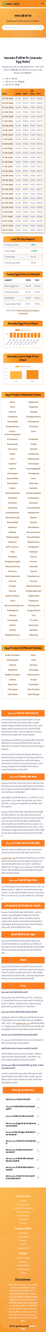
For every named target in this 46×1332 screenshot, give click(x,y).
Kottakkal (12, 498)
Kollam (13, 488)
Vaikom (12, 625)
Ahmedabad (24, 1237)
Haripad (33, 449)
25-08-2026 (7, 103)
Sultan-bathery (12, 595)
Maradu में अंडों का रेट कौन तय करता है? (20, 1116)
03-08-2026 (7, 203)
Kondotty (33, 488)
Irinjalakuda (33, 454)
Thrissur (12, 615)
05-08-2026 (7, 194)
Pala (12, 551)
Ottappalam (33, 547)
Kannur (12, 468)
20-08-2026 (7, 125)
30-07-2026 (7, 221)
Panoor (33, 556)
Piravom (12, 581)
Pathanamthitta (12, 566)
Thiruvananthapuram (14, 605)
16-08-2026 (7, 144)
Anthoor (12, 411)
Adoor (12, 402)
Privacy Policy (24, 1212)
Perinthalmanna (12, 576)
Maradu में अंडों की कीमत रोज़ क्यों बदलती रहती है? (20, 1107)
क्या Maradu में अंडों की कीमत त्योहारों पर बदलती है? (20, 1168)
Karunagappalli (33, 468)
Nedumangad (12, 537)
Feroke (33, 444)
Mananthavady (13, 517)
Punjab (33, 679)
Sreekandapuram (33, 591)
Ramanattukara (33, 586)
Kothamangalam (33, 493)
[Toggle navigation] (42, 4)
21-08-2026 (7, 121)
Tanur (12, 600)
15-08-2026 (7, 148)
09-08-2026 (7, 175)
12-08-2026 (7, 162)
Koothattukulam (12, 493)
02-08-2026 (7, 207)
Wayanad (33, 635)
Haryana (33, 665)
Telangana (12, 689)
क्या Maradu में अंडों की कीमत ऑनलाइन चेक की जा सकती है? (19, 1159)
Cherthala (33, 426)
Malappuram (33, 512)
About (24, 1200)
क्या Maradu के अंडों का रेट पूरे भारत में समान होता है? (19, 1151)
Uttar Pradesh (33, 689)
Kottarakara (33, 498)
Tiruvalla (33, 620)
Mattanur (12, 527)
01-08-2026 (7, 212)
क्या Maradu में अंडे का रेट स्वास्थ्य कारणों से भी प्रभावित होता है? (20, 1177)
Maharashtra (33, 674)
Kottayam (12, 503)
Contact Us (24, 1215)
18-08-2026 (7, 134)
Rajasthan (12, 684)
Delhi (33, 660)
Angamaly (33, 407)
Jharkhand (12, 670)
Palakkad (33, 551)
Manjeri (33, 517)
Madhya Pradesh (12, 674)
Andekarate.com (23, 1023)
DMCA (24, 1223)
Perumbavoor (33, 576)
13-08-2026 (7, 157)
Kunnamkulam (33, 507)
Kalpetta (13, 463)
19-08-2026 (7, 130)
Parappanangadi (12, 561)
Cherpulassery (12, 426)
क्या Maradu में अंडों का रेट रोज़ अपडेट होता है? (21, 1142)
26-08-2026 (7, 98)
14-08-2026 (7, 153)
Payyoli (33, 571)
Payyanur (12, 571)
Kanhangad (33, 463)
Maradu (33, 522)
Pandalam (12, 556)
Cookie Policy (24, 1204)
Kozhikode (12, 507)
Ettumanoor (12, 444)
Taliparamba (33, 595)
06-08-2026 (7, 189)
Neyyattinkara (33, 537)
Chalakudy (12, 416)
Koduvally (33, 483)
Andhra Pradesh (12, 655)
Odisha (12, 679)
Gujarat (12, 665)
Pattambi (33, 566)
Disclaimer (23, 1219)
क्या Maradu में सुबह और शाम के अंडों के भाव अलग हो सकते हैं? (21, 1124)
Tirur (33, 615)
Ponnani (33, 581)
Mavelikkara (33, 527)
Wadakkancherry (12, 635)
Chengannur (33, 421)
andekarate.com (8, 858)
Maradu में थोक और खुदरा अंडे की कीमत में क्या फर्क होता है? (20, 1133)
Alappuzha (33, 402)
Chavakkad (12, 421)
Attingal (33, 411)
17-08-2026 (7, 139)
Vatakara (33, 630)
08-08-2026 (7, 180)
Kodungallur (12, 483)
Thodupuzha (34, 605)
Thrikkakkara (12, 610)
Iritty (12, 459)
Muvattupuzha (33, 532)
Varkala (12, 630)
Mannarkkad (12, 522)
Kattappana (33, 473)
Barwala (23, 1233)
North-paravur (12, 547)
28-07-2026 (7, 230)
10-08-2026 (7, 171)
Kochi (33, 478)
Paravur (33, 561)
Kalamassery (34, 459)
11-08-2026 (7, 166)
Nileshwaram (34, 542)
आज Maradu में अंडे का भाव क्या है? (18, 1099)
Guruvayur (12, 449)
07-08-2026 (7, 184)
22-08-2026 (7, 116)
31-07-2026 (7, 216)
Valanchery (33, 625)
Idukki (12, 454)
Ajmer (23, 1240)
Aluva (12, 407)
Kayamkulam (12, 478)
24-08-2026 (7, 107)
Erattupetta (12, 439)
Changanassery (33, 416)
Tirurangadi (12, 620)
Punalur (12, 586)
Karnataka (33, 670)
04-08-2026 (7, 198)
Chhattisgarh (12, 660)
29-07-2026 (7, 225)
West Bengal (33, 694)
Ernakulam (33, 439)
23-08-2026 (7, 112)
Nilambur (12, 542)
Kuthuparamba (12, 512)
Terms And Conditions (23, 1208)
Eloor (33, 431)
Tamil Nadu (33, 684)
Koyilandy (33, 503)
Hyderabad (24, 1248)
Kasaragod (13, 473)
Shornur (12, 591)
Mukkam (12, 532)
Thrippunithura (33, 610)
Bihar (33, 655)
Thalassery (33, 600)
